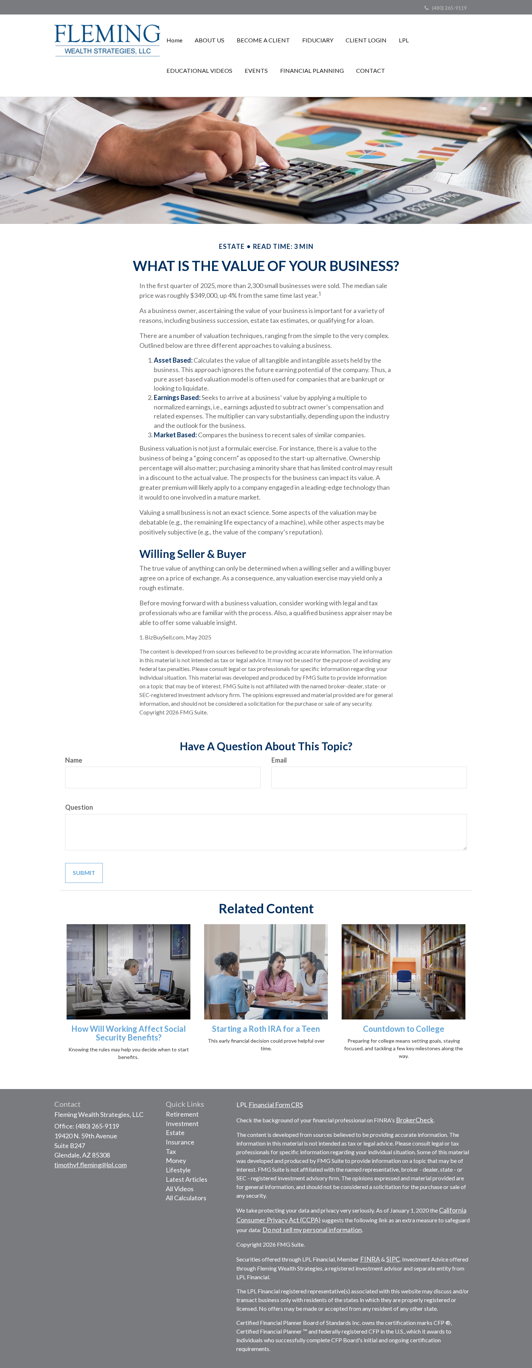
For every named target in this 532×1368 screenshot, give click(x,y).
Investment (182, 1123)
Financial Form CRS (276, 1105)
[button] (210, 40)
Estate (175, 1132)
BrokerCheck (415, 1120)
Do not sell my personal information (312, 1230)
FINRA (370, 1259)
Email (279, 760)
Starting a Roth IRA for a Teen (266, 1029)
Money (176, 1160)
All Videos (180, 1189)
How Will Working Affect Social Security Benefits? (128, 1033)
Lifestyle (178, 1170)
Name (73, 760)
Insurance (180, 1142)
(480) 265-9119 (449, 8)
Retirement (182, 1114)
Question (79, 807)
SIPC (393, 1259)
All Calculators (186, 1198)
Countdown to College (403, 1029)
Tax (171, 1151)
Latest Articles (186, 1179)
